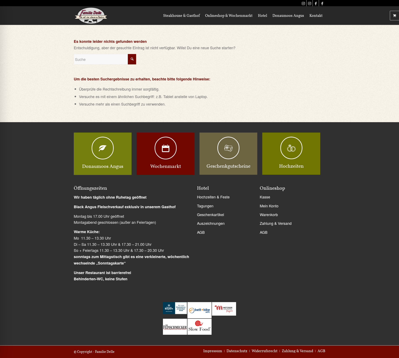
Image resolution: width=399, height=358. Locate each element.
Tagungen (205, 205)
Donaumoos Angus (102, 166)
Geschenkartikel (210, 214)
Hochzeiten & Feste (213, 196)
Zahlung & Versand (276, 223)
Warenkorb (269, 214)
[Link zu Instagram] (303, 3)
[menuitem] (181, 15)
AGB (201, 232)
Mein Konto (269, 205)
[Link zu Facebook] (316, 3)
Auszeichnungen (211, 223)
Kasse (265, 196)
